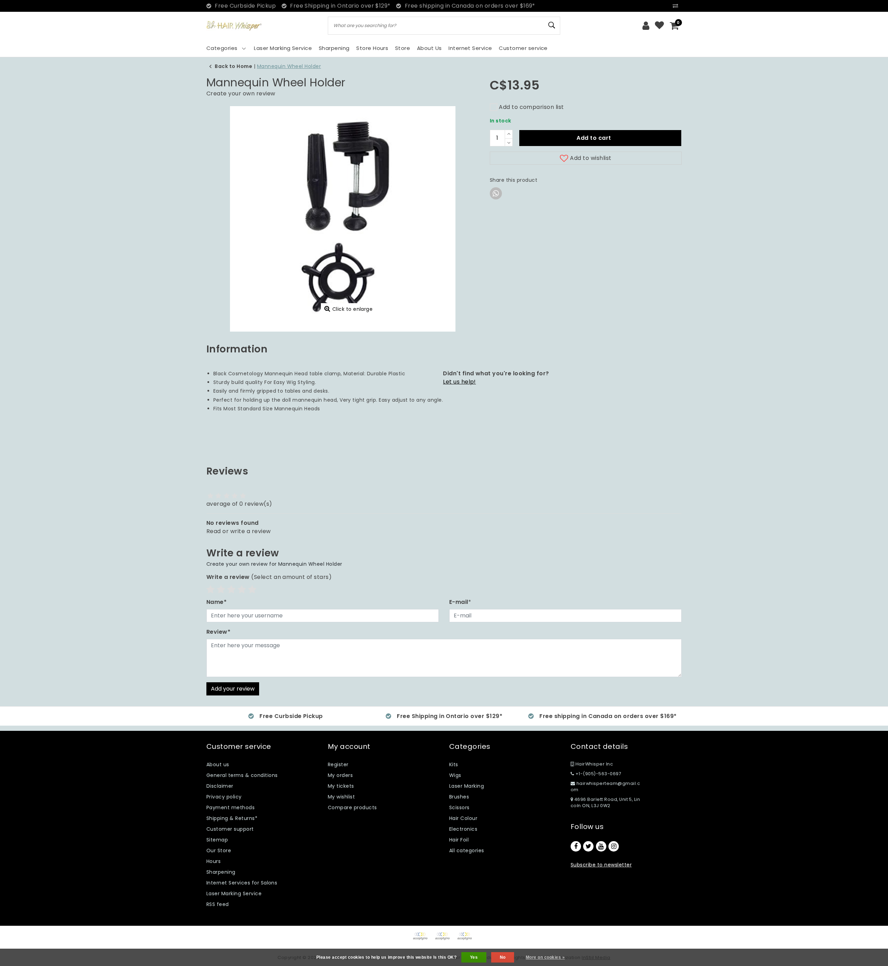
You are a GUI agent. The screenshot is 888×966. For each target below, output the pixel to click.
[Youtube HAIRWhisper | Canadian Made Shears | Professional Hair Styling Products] (601, 846)
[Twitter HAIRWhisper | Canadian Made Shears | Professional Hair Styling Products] (588, 846)
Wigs (455, 775)
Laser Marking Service (234, 893)
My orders (340, 775)
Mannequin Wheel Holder (289, 66)
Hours (213, 861)
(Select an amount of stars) (269, 577)
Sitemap (217, 839)
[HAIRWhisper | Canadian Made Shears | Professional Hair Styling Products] (234, 25)
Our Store (218, 850)
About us (217, 764)
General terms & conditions (242, 775)
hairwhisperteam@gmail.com (605, 786)
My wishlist (341, 796)
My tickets (341, 786)
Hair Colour (463, 818)
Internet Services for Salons (241, 882)
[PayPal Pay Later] (466, 939)
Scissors (459, 807)
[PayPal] (422, 939)
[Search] (552, 25)
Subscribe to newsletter (601, 864)
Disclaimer (219, 786)
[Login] (645, 26)
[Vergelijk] (677, 6)
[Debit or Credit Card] (445, 939)
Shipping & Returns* (231, 818)
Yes (474, 957)
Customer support (230, 829)
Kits (453, 764)
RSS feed (217, 904)
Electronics (463, 829)
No (503, 957)
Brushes (459, 796)
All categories (466, 850)
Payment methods (230, 807)
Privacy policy (224, 796)
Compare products (352, 807)
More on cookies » (545, 957)
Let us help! (459, 382)
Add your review (233, 689)
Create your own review (240, 93)
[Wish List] (659, 26)
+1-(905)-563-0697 (597, 774)
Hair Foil (459, 839)
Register (338, 764)
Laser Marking (466, 786)
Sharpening (221, 872)
